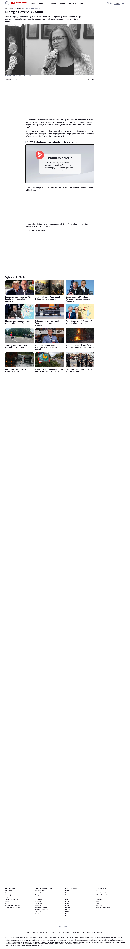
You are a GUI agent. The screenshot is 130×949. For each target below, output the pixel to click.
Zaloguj (117, 3)
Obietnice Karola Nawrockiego (12, 905)
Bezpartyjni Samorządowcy (103, 907)
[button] (109, 3)
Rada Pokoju (8, 895)
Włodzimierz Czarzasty (41, 907)
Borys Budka (38, 905)
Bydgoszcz (68, 907)
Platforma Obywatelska (102, 895)
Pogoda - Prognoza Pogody (12, 899)
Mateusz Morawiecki (40, 893)
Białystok (67, 909)
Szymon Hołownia (40, 903)
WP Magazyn (8, 890)
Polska (32, 3)
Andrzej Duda (38, 899)
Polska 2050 (99, 905)
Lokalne (67, 890)
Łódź (66, 899)
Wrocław (67, 895)
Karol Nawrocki (39, 913)
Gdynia (67, 911)
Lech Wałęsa (38, 911)
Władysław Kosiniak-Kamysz (42, 909)
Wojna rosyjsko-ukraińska (11, 893)
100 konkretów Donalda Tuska (12, 907)
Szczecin (67, 901)
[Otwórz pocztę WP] (104, 3)
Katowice (67, 916)
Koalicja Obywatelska (101, 893)
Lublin (67, 920)
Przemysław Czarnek (40, 895)
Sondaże (7, 903)
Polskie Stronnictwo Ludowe (103, 897)
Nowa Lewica (99, 903)
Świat (41, 3)
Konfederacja (99, 899)
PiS (96, 890)
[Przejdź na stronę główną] (7, 4)
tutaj (40, 945)
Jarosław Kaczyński (40, 890)
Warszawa (68, 893)
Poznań (67, 903)
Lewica (97, 901)
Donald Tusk (38, 901)
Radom (67, 913)
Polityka (83, 3)
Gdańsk (67, 905)
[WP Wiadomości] (20, 3)
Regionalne (72, 3)
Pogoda (62, 3)
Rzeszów (67, 918)
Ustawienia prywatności (95, 932)
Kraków (67, 897)
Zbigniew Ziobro (39, 897)
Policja (6, 897)
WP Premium (52, 3)
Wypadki (7, 901)
